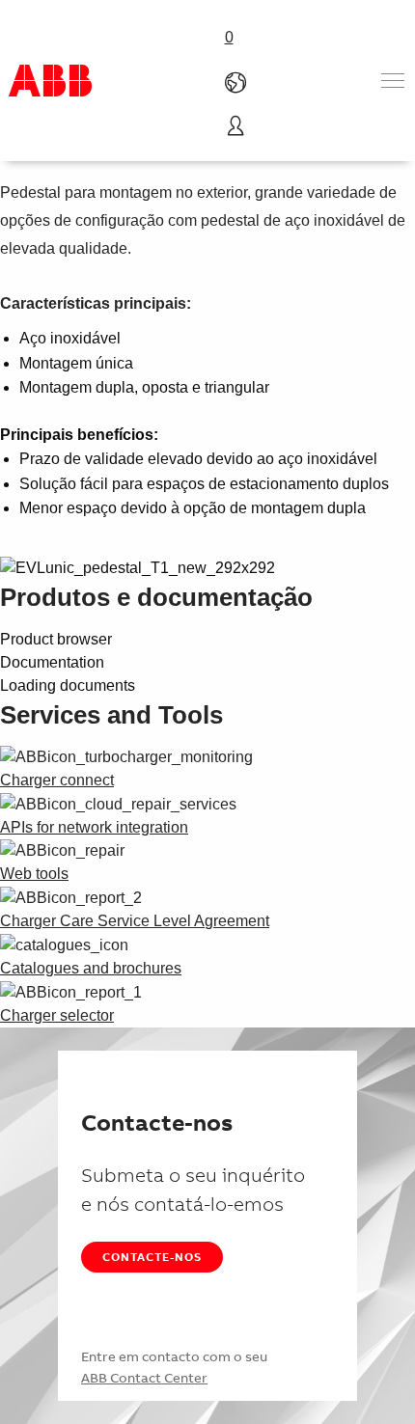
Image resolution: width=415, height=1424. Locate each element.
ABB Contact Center (144, 1377)
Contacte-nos (152, 1256)
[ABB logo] (50, 80)
